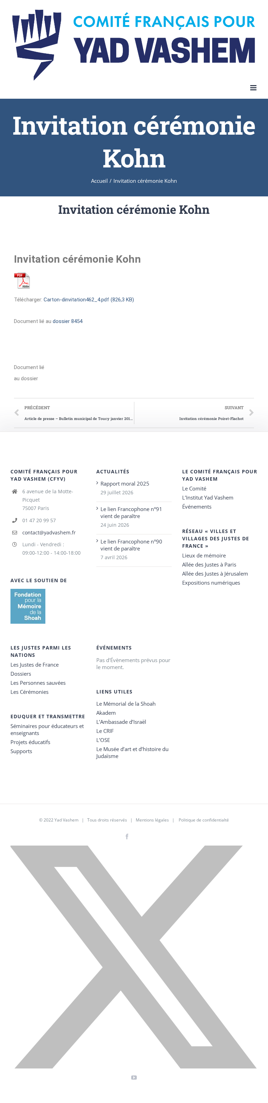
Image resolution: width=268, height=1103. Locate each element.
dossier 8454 (67, 321)
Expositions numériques (211, 582)
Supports (21, 751)
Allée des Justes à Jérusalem (215, 573)
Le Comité (194, 488)
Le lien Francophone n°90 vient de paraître (131, 545)
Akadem (106, 712)
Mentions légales (152, 820)
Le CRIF (105, 730)
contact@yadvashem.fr (49, 532)
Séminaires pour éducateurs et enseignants (47, 729)
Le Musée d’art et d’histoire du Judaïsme (132, 752)
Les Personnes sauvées (38, 682)
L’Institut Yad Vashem (207, 497)
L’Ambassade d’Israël (121, 721)
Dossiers (20, 673)
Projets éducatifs (30, 741)
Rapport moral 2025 (124, 483)
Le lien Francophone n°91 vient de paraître (131, 512)
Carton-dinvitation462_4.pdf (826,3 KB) (89, 300)
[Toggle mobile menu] (254, 87)
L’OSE (103, 739)
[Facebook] (127, 836)
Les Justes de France (34, 664)
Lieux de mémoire (204, 555)
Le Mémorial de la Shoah (126, 703)
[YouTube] (134, 1077)
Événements (196, 506)
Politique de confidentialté (204, 820)
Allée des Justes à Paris (209, 564)
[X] (134, 957)
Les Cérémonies (29, 691)
